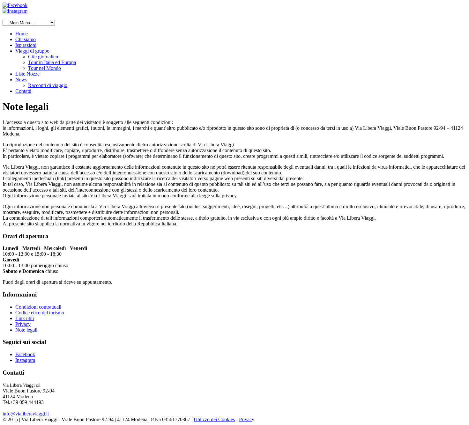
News (21, 79)
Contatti (23, 91)
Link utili (24, 318)
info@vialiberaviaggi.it (26, 413)
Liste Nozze (27, 74)
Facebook (25, 354)
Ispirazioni (25, 45)
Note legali (26, 330)
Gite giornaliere (43, 56)
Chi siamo (25, 39)
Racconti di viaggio (47, 85)
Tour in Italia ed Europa (52, 62)
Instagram (25, 360)
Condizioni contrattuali (38, 307)
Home (21, 33)
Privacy (23, 324)
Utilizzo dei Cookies (214, 419)
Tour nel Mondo (44, 68)
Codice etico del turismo (39, 312)
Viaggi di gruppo (32, 51)
